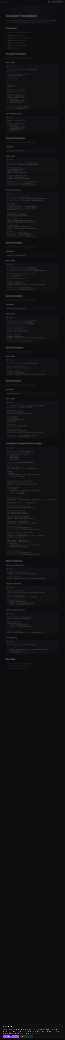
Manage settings (26, 1036)
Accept (7, 1036)
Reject (15, 1036)
